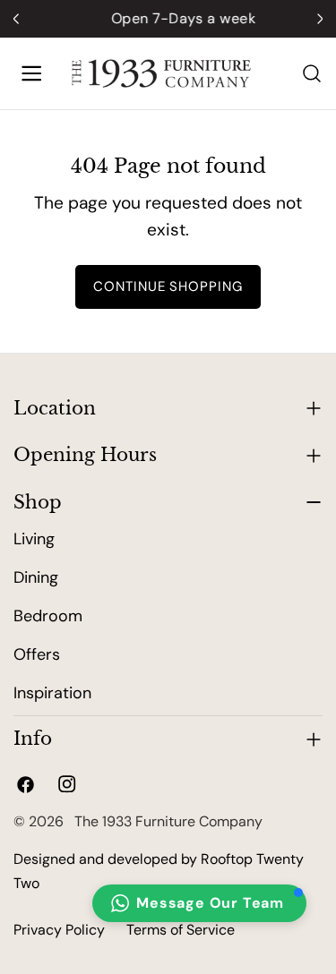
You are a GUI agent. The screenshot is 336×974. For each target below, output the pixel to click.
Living (34, 539)
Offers (36, 654)
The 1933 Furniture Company (165, 821)
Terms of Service (180, 929)
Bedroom (47, 616)
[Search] (312, 73)
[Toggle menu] (31, 73)
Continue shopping (168, 286)
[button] (199, 903)
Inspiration (52, 693)
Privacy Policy (59, 929)
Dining (35, 577)
